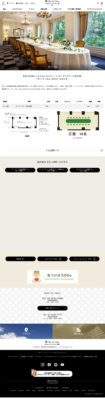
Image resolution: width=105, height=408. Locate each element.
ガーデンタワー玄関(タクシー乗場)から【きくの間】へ (52, 170)
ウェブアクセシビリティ (50, 356)
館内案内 (79, 333)
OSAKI (34, 390)
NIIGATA (83, 390)
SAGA (70, 390)
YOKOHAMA (41, 390)
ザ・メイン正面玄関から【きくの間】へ (20, 170)
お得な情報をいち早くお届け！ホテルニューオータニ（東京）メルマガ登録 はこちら (53, 373)
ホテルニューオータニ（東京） (10, 13)
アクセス (26, 333)
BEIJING (76, 390)
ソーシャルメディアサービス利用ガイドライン (70, 356)
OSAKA (65, 388)
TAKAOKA (49, 390)
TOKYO (39, 388)
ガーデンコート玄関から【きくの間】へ (84, 170)
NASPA (28, 390)
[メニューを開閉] (3, 3)
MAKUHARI (52, 388)
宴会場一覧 (30, 13)
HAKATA (64, 390)
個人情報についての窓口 (27, 356)
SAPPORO (13, 390)
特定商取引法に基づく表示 (90, 356)
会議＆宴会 (22, 13)
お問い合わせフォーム (52, 308)
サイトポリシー (39, 356)
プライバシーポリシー (13, 356)
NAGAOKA (21, 390)
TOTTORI (57, 390)
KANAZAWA (91, 390)
